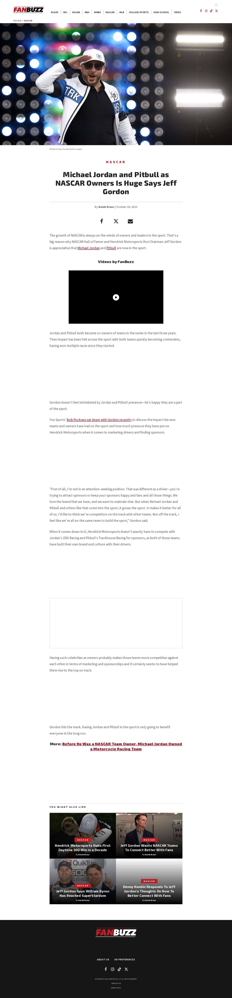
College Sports (139, 12)
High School (161, 12)
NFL (65, 12)
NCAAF (54, 12)
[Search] (216, 4)
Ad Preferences (124, 959)
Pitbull (111, 248)
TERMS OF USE (116, 983)
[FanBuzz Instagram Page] (206, 11)
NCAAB (76, 12)
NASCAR (110, 12)
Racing (17, 20)
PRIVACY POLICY (116, 988)
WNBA (97, 12)
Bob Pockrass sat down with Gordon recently (99, 420)
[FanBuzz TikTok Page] (211, 11)
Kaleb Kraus (106, 207)
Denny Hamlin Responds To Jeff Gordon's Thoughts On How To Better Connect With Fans (149, 891)
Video (177, 12)
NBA (87, 12)
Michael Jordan (88, 248)
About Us (103, 959)
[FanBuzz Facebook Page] (201, 11)
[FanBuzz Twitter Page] (217, 11)
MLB (121, 12)
